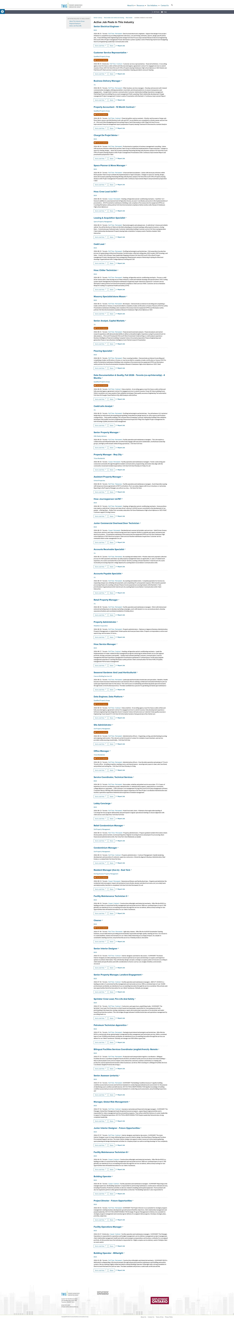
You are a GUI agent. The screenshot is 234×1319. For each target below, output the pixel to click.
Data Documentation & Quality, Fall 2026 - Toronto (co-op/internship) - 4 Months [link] (129, 376)
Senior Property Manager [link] (107, 432)
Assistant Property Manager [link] (108, 476)
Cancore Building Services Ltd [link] (103, 676)
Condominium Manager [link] (106, 847)
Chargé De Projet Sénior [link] (106, 135)
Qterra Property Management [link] (103, 221)
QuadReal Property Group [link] (102, 56)
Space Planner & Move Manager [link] (110, 165)
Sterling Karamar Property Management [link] (106, 874)
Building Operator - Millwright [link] (109, 1253)
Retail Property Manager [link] (106, 599)
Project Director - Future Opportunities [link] (113, 1200)
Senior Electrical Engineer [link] (107, 26)
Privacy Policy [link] (169, 1317)
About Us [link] (130, 5)
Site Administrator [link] (103, 724)
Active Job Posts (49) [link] (75, 26)
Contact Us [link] (165, 5)
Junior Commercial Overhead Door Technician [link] (117, 523)
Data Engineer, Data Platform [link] (109, 696)
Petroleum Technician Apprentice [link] (111, 1025)
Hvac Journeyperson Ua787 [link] (108, 499)
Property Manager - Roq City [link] (108, 454)
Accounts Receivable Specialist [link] (110, 549)
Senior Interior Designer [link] (106, 948)
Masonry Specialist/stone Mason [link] (110, 296)
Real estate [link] (129, 18)
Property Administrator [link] (106, 622)
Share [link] (111, 46)
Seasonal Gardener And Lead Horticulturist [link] (116, 672)
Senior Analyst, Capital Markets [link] (110, 320)
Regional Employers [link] (75, 23)
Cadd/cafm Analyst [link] (104, 406)
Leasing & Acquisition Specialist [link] (110, 217)
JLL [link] (95, 84)
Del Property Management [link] (102, 728)
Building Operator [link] (103, 1176)
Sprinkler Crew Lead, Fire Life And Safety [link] (115, 998)
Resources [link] (140, 5)
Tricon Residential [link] (99, 458)
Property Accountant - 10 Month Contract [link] (115, 107)
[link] (2, 11)
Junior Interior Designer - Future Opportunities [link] (117, 1128)
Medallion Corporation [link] (101, 626)
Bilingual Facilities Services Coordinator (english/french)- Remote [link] (126, 1049)
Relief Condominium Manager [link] (109, 825)
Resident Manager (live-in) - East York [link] (113, 870)
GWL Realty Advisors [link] (100, 436)
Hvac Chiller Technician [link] (106, 270)
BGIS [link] (95, 30)
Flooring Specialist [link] (103, 350)
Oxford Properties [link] (99, 480)
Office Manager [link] (102, 751)
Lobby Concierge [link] (103, 803)
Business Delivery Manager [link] (108, 80)
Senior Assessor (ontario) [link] (107, 1075)
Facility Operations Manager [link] (108, 1226)
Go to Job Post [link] (100, 46)
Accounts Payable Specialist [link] (108, 573)
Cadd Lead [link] (100, 244)
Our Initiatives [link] (152, 5)
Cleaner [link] (98, 920)
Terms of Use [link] (159, 1317)
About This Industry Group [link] (76, 21)
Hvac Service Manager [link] (105, 644)
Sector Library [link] (98, 18)
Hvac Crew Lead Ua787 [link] (106, 191)
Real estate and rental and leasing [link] (114, 18)
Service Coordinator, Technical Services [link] (114, 777)
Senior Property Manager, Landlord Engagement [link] (118, 974)
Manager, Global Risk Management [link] (112, 1101)
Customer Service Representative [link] (111, 52)
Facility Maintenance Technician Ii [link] (111, 896)
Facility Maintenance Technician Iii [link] (111, 1152)
